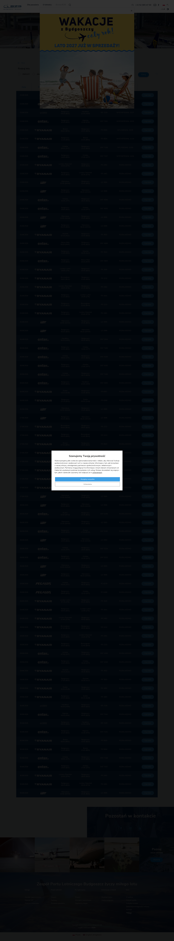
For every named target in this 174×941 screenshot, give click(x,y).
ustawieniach (97, 472)
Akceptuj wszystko (87, 479)
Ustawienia (87, 484)
